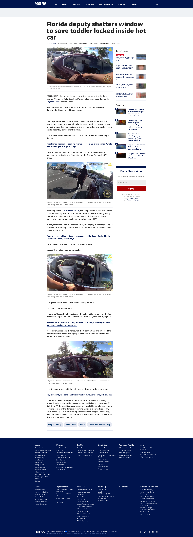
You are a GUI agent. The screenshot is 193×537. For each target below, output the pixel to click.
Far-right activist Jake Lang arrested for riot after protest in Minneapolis (125, 85)
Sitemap (37, 481)
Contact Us (80, 494)
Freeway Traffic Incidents (85, 453)
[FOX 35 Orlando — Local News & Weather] (41, 4)
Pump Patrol (81, 448)
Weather (60, 445)
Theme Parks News (125, 450)
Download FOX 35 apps (84, 506)
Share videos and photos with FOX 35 (106, 497)
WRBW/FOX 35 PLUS (84, 514)
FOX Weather (60, 465)
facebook (140, 532)
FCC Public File (81, 518)
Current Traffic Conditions (85, 450)
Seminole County (40, 470)
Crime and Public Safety (99, 424)
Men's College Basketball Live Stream (148, 504)
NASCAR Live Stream (147, 499)
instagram (148, 532)
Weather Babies (103, 453)
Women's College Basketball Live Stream (147, 508)
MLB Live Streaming (147, 496)
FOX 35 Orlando (62, 43)
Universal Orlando (125, 457)
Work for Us (81, 499)
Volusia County (39, 472)
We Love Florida (103, 448)
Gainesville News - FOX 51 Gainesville (64, 490)
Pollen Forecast (61, 462)
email (156, 532)
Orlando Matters (40, 497)
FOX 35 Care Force (104, 450)
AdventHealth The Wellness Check (107, 456)
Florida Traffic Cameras (84, 455)
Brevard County (40, 455)
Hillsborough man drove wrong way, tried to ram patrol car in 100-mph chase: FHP (125, 77)
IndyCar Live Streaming (147, 501)
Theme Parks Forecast (63, 457)
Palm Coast (70, 424)
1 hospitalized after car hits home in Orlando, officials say (136, 156)
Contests (123, 487)
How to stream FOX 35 (84, 490)
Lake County (39, 460)
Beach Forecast (61, 460)
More (134, 4)
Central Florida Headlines (43, 450)
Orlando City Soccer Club (148, 454)
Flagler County (73, 43)
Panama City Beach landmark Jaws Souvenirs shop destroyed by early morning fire (134, 125)
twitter (144, 532)
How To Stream (40, 490)
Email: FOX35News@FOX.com (105, 493)
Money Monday (103, 469)
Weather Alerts (60, 450)
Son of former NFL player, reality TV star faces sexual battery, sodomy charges (124, 67)
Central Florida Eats (41, 504)
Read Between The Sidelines (146, 449)
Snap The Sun (60, 470)
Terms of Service (133, 200)
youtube (152, 532)
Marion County (39, 462)
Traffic (80, 445)
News (82, 424)
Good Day (102, 445)
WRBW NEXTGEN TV (83, 511)
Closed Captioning (83, 516)
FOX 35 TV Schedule (41, 492)
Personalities (81, 497)
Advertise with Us (82, 509)
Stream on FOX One (149, 487)
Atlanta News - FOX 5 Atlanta (63, 499)
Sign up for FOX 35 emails (85, 504)
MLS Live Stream (145, 514)
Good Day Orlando (41, 494)
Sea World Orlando (125, 455)
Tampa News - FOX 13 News (63, 495)
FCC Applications (82, 521)
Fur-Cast (101, 464)
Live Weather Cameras (63, 448)
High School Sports (146, 457)
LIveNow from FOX (41, 502)
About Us (81, 487)
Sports (143, 445)
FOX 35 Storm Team (70, 210)
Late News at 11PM (41, 499)
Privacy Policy (133, 198)
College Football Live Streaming (147, 493)
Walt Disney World (125, 453)
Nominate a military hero (43, 474)
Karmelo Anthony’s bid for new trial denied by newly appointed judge (124, 94)
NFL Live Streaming (146, 490)
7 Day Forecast (61, 455)
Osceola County (40, 467)
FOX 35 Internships (83, 502)
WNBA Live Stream (146, 512)
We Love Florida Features (127, 448)
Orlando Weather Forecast (64, 453)
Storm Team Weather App (64, 467)
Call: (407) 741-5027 (104, 490)
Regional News (62, 487)
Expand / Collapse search (157, 4)
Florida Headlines (40, 448)
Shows (37, 487)
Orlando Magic (145, 452)
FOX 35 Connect (103, 500)
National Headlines (41, 453)
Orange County (39, 465)
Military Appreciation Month (41, 478)
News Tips (102, 487)
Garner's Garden (103, 462)
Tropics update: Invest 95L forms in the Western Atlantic (136, 147)
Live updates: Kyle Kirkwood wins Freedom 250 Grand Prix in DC (125, 58)
